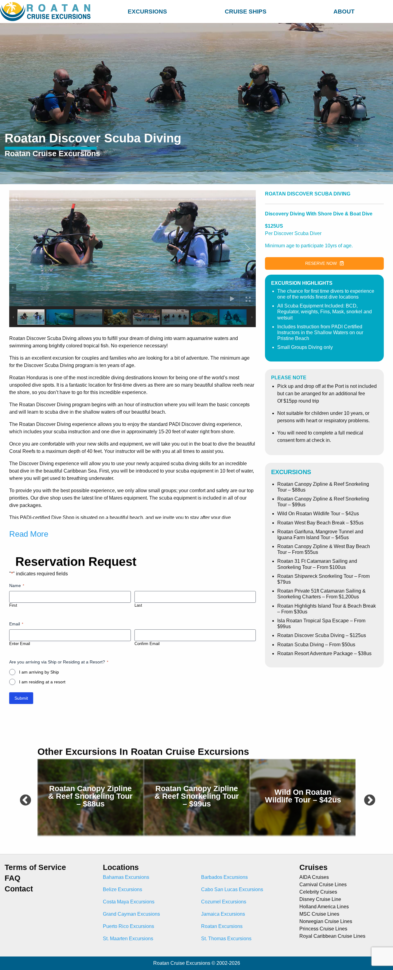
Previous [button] (22, 797)
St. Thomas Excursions (226, 938)
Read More (28, 534)
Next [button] (366, 797)
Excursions (147, 11)
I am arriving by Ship (39, 672)
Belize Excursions (122, 889)
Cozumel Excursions (223, 901)
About (344, 11)
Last (138, 605)
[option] (90, 797)
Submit (21, 698)
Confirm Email (147, 643)
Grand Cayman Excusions (131, 914)
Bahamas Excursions (126, 877)
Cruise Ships (246, 11)
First (13, 605)
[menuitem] (147, 10)
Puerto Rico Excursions (128, 926)
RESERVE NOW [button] (321, 263)
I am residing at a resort (42, 681)
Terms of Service (35, 867)
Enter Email (19, 643)
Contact (19, 889)
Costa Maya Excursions (128, 901)
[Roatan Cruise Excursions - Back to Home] (46, 11)
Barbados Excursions (224, 877)
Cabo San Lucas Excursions (232, 889)
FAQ (12, 878)
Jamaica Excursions (223, 914)
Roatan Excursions (222, 926)
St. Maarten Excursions (128, 938)
